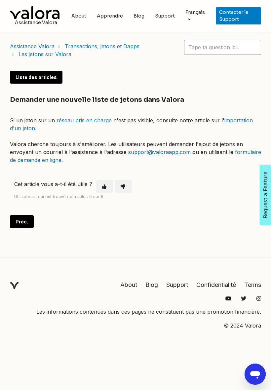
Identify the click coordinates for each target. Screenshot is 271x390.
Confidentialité (216, 284)
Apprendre (110, 16)
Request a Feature (265, 195)
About (78, 16)
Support (165, 16)
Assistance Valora (32, 46)
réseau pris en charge (84, 120)
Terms (252, 284)
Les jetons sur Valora (45, 54)
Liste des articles (36, 77)
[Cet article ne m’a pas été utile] (123, 186)
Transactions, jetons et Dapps (102, 46)
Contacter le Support (234, 15)
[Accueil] (34, 12)
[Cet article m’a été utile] (104, 186)
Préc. (22, 221)
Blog (139, 16)
